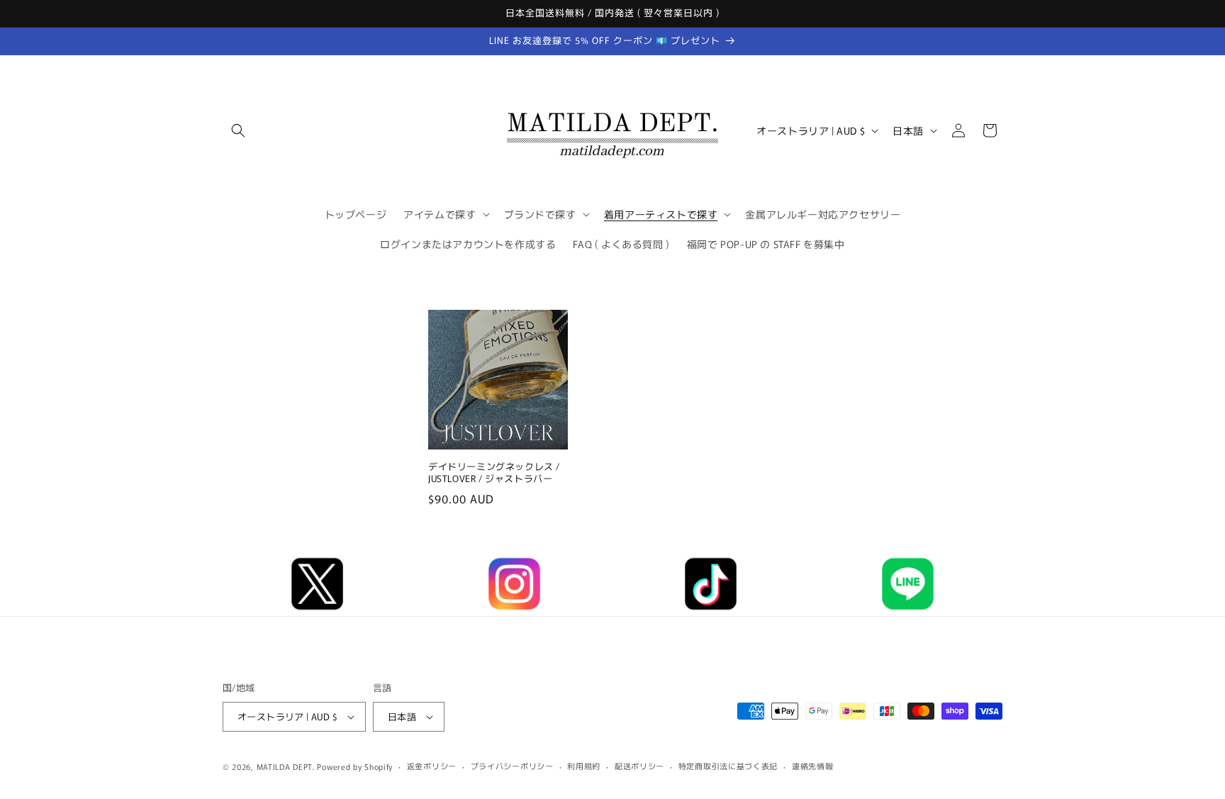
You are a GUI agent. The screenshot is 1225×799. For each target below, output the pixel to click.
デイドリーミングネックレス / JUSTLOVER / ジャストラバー (494, 474)
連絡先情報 (813, 765)
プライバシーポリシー (512, 765)
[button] (238, 130)
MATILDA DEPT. (286, 766)
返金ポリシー (432, 765)
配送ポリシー (639, 765)
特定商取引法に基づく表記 (728, 765)
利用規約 (583, 765)
